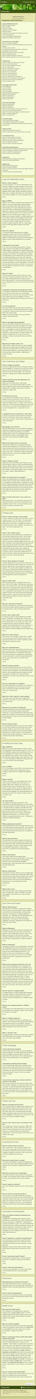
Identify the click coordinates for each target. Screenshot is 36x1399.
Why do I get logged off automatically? (11, 36)
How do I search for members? (10, 142)
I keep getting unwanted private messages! (13, 122)
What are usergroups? (8, 107)
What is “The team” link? (8, 115)
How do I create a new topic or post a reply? (13, 62)
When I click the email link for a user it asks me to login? (16, 57)
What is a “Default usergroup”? (10, 113)
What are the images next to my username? (13, 52)
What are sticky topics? (8, 95)
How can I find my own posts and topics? (12, 143)
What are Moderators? (8, 105)
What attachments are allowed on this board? (13, 158)
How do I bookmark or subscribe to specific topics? (15, 150)
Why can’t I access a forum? (9, 71)
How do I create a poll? (8, 67)
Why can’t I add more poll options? (11, 68)
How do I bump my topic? (8, 81)
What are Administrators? (8, 104)
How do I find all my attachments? (10, 160)
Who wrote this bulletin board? (10, 165)
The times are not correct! (8, 48)
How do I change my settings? (9, 43)
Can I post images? (7, 91)
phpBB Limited (20, 1312)
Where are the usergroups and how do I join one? (14, 108)
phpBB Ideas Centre (12, 1329)
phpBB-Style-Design (24, 1392)
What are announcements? (9, 94)
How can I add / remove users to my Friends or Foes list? (16, 132)
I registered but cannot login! (9, 30)
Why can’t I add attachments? (9, 73)
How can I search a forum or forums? (11, 137)
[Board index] (18, 5)
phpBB (21, 437)
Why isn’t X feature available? (9, 167)
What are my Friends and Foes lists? (11, 130)
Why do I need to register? (9, 25)
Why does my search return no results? (12, 138)
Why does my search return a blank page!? (13, 140)
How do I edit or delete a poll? (9, 70)
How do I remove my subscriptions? (11, 153)
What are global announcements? (10, 92)
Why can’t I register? (7, 28)
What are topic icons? (7, 98)
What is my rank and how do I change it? (12, 55)
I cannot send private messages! (10, 120)
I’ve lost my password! (7, 34)
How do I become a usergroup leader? (12, 110)
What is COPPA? (6, 27)
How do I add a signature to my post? (11, 65)
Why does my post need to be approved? (12, 79)
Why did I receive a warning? (9, 75)
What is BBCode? (6, 86)
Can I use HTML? (6, 88)
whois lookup (26, 1345)
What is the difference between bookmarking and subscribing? (18, 148)
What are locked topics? (8, 97)
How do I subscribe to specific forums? (12, 152)
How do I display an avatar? (9, 54)
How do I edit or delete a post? (10, 64)
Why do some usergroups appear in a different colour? (16, 112)
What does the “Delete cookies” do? (11, 38)
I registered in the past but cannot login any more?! (15, 33)
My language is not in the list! (9, 51)
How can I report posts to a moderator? (12, 76)
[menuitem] (5, 2)
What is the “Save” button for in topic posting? (13, 78)
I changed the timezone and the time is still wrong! (14, 49)
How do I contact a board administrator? (12, 171)
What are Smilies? (7, 89)
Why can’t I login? (6, 31)
